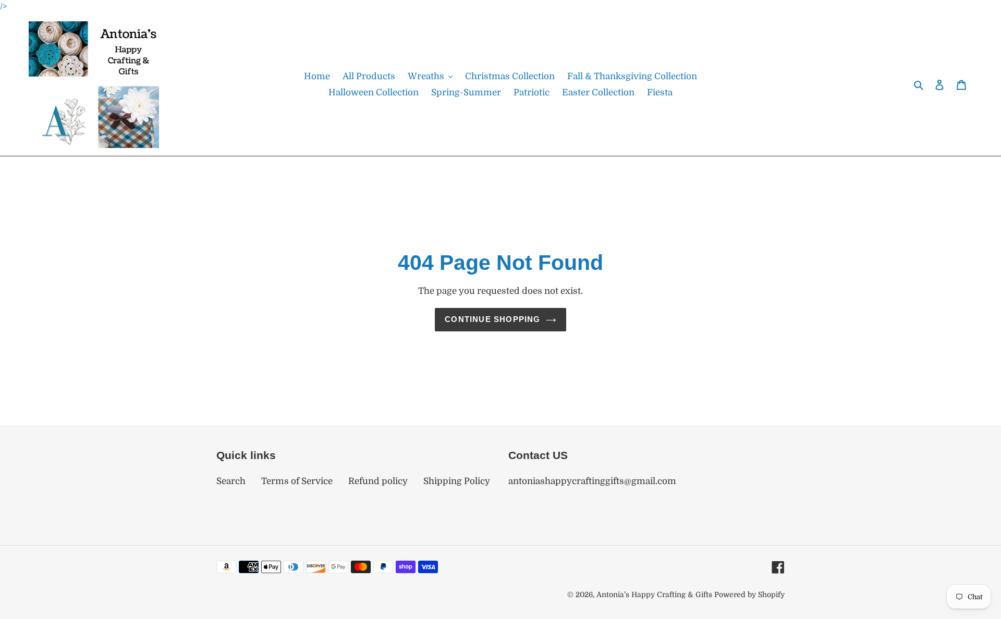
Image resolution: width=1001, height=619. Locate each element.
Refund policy (378, 481)
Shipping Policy (456, 481)
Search (231, 481)
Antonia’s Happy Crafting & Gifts (654, 594)
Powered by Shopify (749, 594)
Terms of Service (297, 481)
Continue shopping (492, 319)
